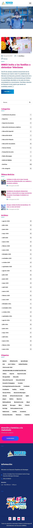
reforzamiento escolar (16, 408)
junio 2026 (16, 229)
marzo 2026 (16, 242)
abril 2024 (16, 337)
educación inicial (20, 380)
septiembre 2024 (16, 316)
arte (4, 364)
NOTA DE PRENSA (16, 160)
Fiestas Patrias (16, 148)
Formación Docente (16, 152)
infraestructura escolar (16, 396)
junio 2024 (16, 328)
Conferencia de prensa (16, 115)
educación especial (8, 380)
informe (5, 396)
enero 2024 (16, 349)
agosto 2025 (16, 270)
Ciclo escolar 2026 (7, 367)
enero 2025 (16, 299)
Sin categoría (16, 168)
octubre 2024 (16, 312)
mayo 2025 (16, 283)
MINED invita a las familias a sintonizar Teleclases (15, 66)
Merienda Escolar (18, 402)
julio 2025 (16, 275)
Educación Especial (16, 131)
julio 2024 (16, 324)
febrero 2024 (16, 345)
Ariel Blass (21, 56)
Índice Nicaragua (16, 156)
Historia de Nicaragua (19, 392)
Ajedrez (5, 361)
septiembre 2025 (16, 266)
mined (28, 402)
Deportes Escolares (16, 123)
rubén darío (6, 411)
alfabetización (14, 361)
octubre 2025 (16, 262)
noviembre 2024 (16, 308)
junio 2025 (16, 279)
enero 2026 (16, 250)
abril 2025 (16, 287)
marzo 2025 (16, 291)
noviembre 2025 (16, 258)
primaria (27, 405)
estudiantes (6, 389)
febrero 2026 (16, 246)
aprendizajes (24, 361)
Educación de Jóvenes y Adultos (16, 127)
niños (20, 405)
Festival (22, 389)
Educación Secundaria (16, 143)
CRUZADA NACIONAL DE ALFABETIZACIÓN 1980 (14, 370)
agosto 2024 (16, 320)
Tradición (27, 414)
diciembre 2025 (16, 254)
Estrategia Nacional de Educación (11, 386)
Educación (16, 377)
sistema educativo (7, 414)
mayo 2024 (16, 332)
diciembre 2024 (16, 304)
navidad (5, 405)
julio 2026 (16, 225)
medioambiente (7, 402)
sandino (14, 411)
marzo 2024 (16, 341)
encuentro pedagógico (9, 383)
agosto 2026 (16, 221)
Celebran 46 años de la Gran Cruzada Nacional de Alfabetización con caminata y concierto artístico (19, 181)
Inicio (8, 19)
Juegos (4, 399)
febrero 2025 (16, 295)
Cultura (4, 373)
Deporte (12, 373)
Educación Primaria (16, 139)
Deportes (16, 119)
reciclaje (5, 408)
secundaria (23, 411)
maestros (19, 399)
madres (11, 399)
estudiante (26, 386)
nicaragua (12, 405)
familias (14, 389)
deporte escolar (21, 373)
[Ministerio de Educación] (7, 3)
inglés (27, 396)
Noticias (15, 19)
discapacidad (6, 377)
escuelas (20, 383)
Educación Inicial (16, 135)
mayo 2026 (16, 233)
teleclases (18, 414)
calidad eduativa (22, 364)
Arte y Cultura (11, 364)
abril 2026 (16, 237)
